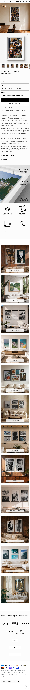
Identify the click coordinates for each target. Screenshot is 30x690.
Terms (26, 672)
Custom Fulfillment (6, 672)
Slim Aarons (7, 73)
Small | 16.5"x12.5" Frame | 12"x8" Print (12, 88)
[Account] (26, 1)
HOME (15, 640)
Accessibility (10, 674)
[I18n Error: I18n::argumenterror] (15, 104)
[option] (15, 48)
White (3, 81)
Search (7, 670)
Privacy (3, 674)
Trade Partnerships (18, 672)
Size (2, 85)
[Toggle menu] (1, 1)
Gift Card (23, 674)
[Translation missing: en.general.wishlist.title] (24, 1)
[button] (27, 35)
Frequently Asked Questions (18, 670)
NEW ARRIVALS (15, 647)
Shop (2, 670)
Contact (17, 674)
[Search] (4, 1)
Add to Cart (15, 100)
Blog (2, 676)
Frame (2, 78)
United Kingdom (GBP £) (9, 681)
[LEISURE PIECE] (15, 1)
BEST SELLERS (15, 654)
